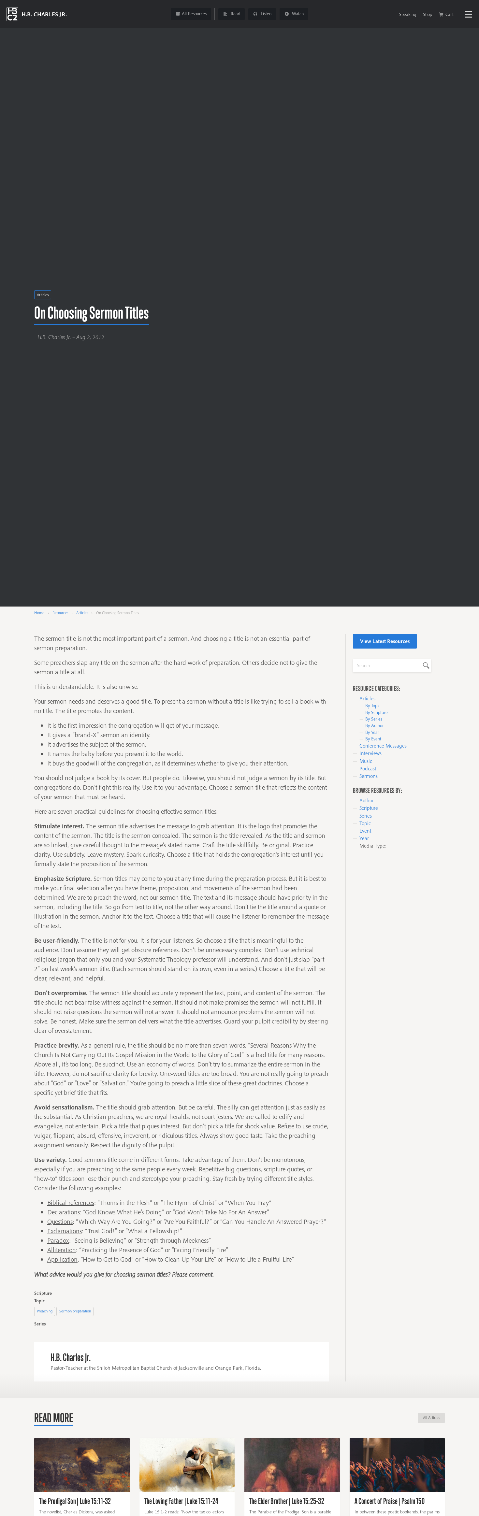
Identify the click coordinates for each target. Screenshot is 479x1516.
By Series (373, 719)
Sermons (368, 776)
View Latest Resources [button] (385, 641)
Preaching (44, 1311)
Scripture (368, 808)
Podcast (367, 768)
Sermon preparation (75, 1311)
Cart (449, 14)
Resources (60, 612)
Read (234, 14)
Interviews (370, 753)
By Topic (372, 705)
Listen (265, 14)
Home (39, 612)
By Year (372, 732)
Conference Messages (383, 745)
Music (365, 761)
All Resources (194, 14)
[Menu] (468, 14)
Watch (297, 14)
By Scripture (376, 712)
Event (365, 830)
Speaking (407, 14)
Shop (427, 14)
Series (365, 815)
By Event (373, 739)
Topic (365, 823)
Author (366, 800)
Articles (43, 294)
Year (364, 838)
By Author (374, 725)
